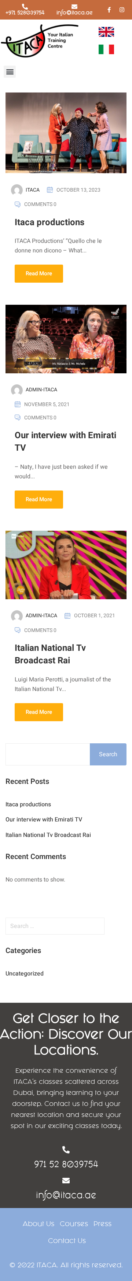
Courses (74, 1223)
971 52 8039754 (66, 1164)
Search (108, 754)
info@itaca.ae (74, 12)
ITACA (33, 190)
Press (102, 1223)
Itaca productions (49, 222)
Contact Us (67, 1240)
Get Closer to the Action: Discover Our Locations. (66, 1033)
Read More (39, 273)
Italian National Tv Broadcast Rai (50, 654)
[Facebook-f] (108, 9)
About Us (38, 1223)
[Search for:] (66, 926)
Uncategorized (25, 973)
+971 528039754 (25, 12)
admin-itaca (41, 390)
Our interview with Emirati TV (65, 441)
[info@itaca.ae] (74, 7)
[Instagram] (121, 9)
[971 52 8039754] (66, 1149)
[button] (10, 72)
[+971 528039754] (25, 7)
